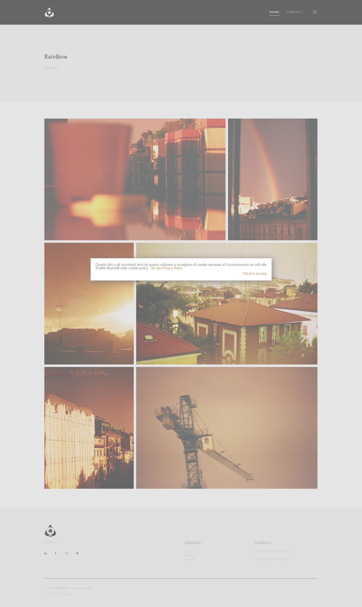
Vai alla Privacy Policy (167, 268)
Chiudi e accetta (254, 274)
